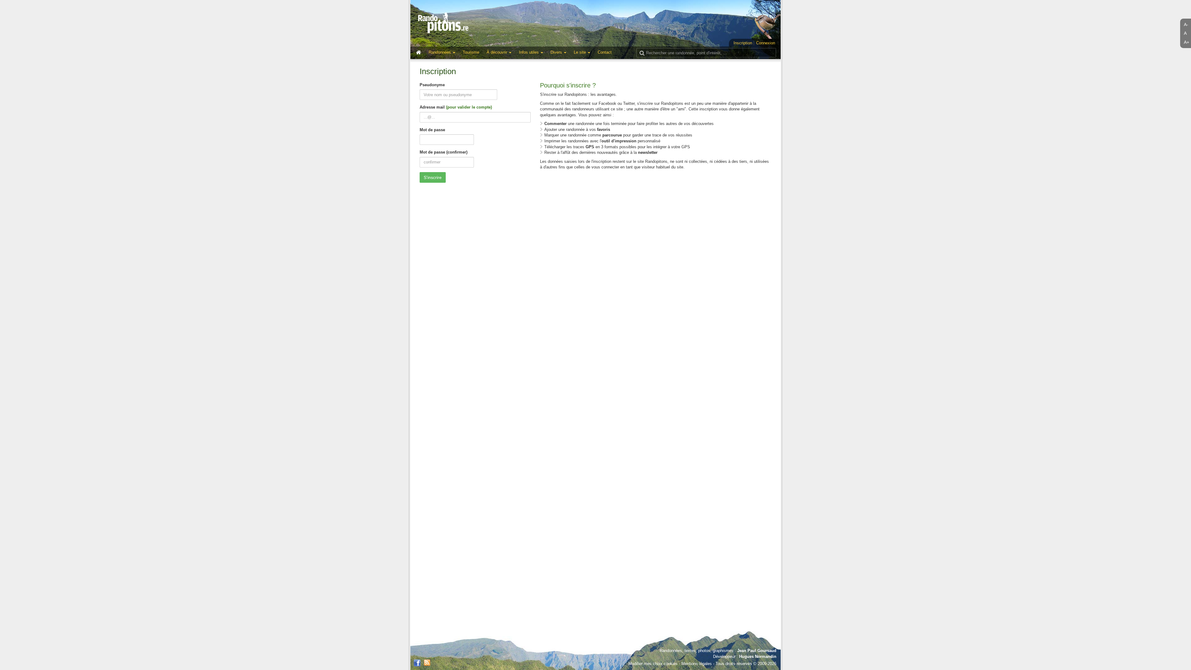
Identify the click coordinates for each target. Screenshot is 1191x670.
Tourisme (471, 52)
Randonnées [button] (440, 52)
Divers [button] (557, 52)
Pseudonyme (432, 85)
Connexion (765, 43)
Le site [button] (580, 52)
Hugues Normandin (757, 656)
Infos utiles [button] (529, 52)
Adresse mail (456, 107)
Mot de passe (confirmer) (443, 152)
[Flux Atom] (427, 662)
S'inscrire (433, 177)
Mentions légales (696, 663)
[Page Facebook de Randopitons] (417, 663)
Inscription (743, 43)
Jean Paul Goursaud (756, 650)
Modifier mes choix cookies (653, 663)
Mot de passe (432, 129)
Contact (605, 52)
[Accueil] (420, 53)
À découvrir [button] (497, 52)
